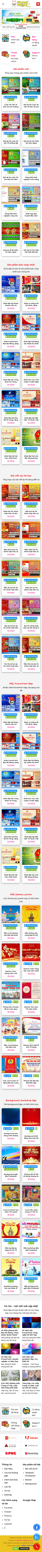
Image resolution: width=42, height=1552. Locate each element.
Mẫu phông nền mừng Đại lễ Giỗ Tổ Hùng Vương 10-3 (31, 936)
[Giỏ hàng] (38, 4)
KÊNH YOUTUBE (28, 1546)
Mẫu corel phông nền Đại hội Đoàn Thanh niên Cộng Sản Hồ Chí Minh (11, 936)
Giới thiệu (8, 1469)
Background (31, 1484)
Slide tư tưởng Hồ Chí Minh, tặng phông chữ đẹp (31, 305)
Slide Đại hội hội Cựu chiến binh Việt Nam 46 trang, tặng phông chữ (11, 459)
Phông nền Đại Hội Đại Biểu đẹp (31, 1082)
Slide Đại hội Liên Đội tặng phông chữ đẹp (31, 458)
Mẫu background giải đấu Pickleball (31, 1287)
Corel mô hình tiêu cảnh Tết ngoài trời (11, 1212)
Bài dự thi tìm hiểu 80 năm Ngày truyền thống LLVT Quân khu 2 (31, 144)
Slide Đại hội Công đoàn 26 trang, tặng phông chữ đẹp (10, 383)
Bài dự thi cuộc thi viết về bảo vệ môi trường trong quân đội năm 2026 (31, 108)
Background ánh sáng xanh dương (11, 1134)
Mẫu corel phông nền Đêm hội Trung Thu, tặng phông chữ (11, 1048)
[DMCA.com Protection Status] (21, 1548)
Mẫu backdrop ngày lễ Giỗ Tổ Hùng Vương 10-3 (11, 1250)
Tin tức (7, 1491)
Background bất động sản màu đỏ (31, 1137)
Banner (28, 1480)
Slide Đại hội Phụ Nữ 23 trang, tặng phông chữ (11, 420)
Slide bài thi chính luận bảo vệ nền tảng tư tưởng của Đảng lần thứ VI (10, 514)
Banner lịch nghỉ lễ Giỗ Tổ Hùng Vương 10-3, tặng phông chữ (31, 1048)
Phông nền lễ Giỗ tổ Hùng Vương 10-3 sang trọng (31, 1176)
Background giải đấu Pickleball (11, 1175)
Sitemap (8, 1495)
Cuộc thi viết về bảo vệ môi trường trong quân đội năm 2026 (10, 108)
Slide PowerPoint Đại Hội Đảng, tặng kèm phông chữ (11, 343)
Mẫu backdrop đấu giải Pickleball (31, 1249)
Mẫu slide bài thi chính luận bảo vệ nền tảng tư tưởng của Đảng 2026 (31, 553)
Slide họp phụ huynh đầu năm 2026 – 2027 (31, 216)
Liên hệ (7, 1487)
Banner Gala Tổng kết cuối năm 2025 (31, 970)
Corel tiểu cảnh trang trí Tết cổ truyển (31, 1212)
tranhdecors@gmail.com (23, 1540)
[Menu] (3, 4)
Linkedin (8, 1524)
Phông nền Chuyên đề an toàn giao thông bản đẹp (11, 1009)
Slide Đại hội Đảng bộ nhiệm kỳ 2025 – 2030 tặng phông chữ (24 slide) (31, 344)
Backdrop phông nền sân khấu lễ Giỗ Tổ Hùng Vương (11, 1289)
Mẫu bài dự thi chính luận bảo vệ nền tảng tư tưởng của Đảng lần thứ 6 (31, 514)
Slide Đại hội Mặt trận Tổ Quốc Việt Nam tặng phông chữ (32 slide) (31, 421)
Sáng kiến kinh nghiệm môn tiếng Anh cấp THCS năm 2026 (31, 180)
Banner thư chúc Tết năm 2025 (31, 1008)
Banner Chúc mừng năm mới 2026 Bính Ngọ (10, 973)
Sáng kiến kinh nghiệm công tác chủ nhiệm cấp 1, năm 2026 (11, 217)
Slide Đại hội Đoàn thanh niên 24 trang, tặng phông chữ (11, 306)
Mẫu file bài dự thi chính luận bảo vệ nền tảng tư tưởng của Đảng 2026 (31, 667)
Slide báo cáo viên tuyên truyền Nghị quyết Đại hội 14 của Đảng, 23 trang (31, 383)
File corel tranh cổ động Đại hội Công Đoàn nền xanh (11, 1083)
